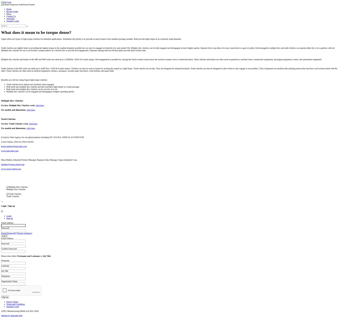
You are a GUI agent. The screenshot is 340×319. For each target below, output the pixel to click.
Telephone (5, 276)
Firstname (5, 260)
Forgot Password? (8, 233)
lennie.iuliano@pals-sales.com (14, 146)
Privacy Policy (12, 302)
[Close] (2, 201)
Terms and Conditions (15, 304)
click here (40, 105)
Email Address (7, 223)
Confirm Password (9, 249)
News (8, 14)
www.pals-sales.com (9, 151)
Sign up (9, 218)
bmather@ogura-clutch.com (12, 164)
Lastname (5, 266)
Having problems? (24, 233)
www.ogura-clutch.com (11, 169)
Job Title (4, 271)
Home (9, 9)
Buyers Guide (12, 11)
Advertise (10, 19)
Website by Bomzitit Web (11, 315)
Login (8, 216)
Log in (4, 236)
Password (5, 228)
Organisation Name (9, 281)
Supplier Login (12, 21)
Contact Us (11, 16)
